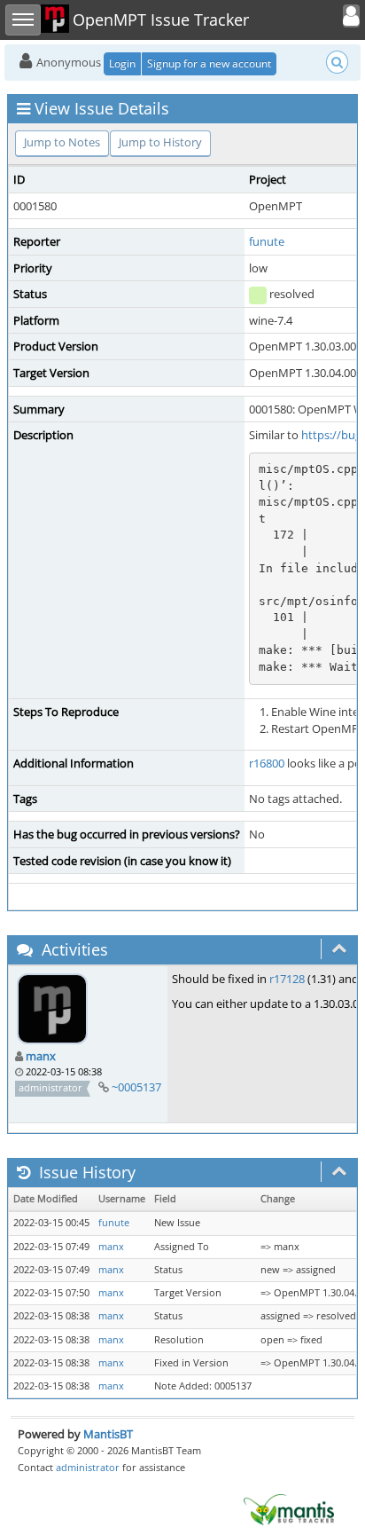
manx (41, 1056)
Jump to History (160, 142)
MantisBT (108, 1434)
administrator (88, 1467)
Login (122, 63)
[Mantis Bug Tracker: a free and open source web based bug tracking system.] (289, 1508)
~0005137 (136, 1087)
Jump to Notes (62, 142)
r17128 (287, 979)
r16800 (266, 763)
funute (266, 241)
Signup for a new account (209, 63)
